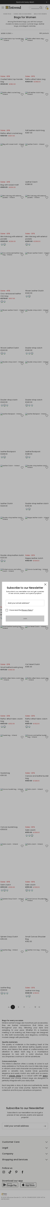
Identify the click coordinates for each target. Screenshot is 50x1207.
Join (25, 618)
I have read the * (21, 610)
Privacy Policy (27, 610)
